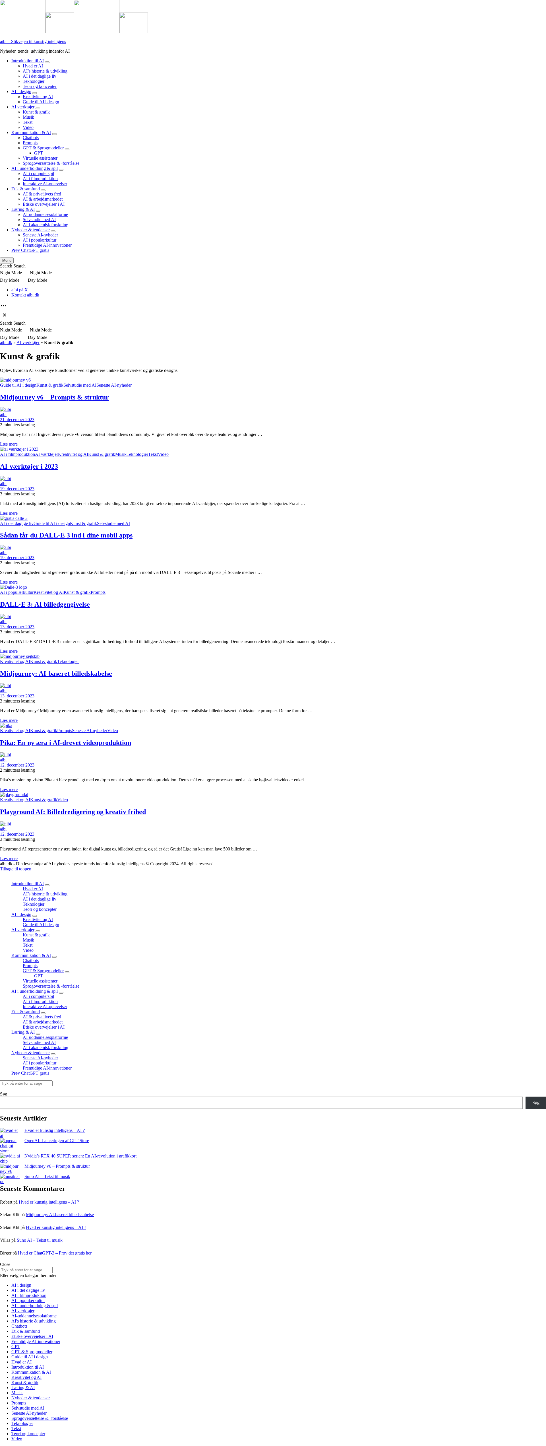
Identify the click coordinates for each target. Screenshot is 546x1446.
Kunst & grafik (36, 112)
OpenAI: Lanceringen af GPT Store (56, 1140)
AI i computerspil (38, 173)
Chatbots (31, 137)
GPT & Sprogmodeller (43, 147)
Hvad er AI (33, 65)
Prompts (30, 142)
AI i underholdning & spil (34, 168)
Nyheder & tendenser (30, 229)
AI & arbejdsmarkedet (43, 199)
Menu (6, 260)
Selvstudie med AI (39, 219)
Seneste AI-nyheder (40, 234)
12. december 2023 (17, 765)
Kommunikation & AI (31, 132)
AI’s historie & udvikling (45, 71)
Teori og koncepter (40, 86)
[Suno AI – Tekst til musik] (10, 1179)
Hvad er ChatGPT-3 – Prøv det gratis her (55, 1253)
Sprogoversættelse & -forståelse (51, 163)
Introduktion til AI (27, 60)
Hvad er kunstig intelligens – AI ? (54, 1130)
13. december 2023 (17, 626)
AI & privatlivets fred (42, 193)
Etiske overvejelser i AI (44, 204)
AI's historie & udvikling (33, 1321)
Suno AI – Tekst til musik (47, 1176)
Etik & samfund (25, 188)
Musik (28, 117)
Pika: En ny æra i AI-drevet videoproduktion (65, 742)
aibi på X (19, 289)
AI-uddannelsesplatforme (45, 214)
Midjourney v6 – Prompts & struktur (54, 397)
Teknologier (33, 81)
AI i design (21, 91)
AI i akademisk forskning (45, 224)
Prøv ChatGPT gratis (30, 250)
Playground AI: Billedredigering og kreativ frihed (73, 811)
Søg (3, 1093)
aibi (3, 414)
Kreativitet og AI (38, 96)
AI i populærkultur (39, 240)
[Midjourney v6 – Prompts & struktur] (10, 1169)
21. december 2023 (17, 419)
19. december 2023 (17, 488)
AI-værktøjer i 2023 (29, 466)
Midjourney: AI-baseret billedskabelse (56, 673)
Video (28, 127)
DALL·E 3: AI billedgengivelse (45, 604)
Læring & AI (23, 209)
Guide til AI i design (41, 101)
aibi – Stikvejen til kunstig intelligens (33, 41)
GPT (38, 153)
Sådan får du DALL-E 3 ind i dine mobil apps (66, 535)
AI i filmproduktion (40, 178)
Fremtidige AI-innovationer (47, 245)
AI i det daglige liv (39, 76)
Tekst (27, 122)
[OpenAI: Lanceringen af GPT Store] (10, 1145)
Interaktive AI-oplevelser (45, 183)
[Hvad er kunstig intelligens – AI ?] (10, 1133)
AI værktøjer (22, 106)
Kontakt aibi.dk (25, 295)
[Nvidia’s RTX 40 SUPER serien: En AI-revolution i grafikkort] (10, 1158)
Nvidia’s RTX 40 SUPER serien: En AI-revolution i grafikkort (80, 1155)
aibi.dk (6, 342)
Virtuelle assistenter (40, 158)
